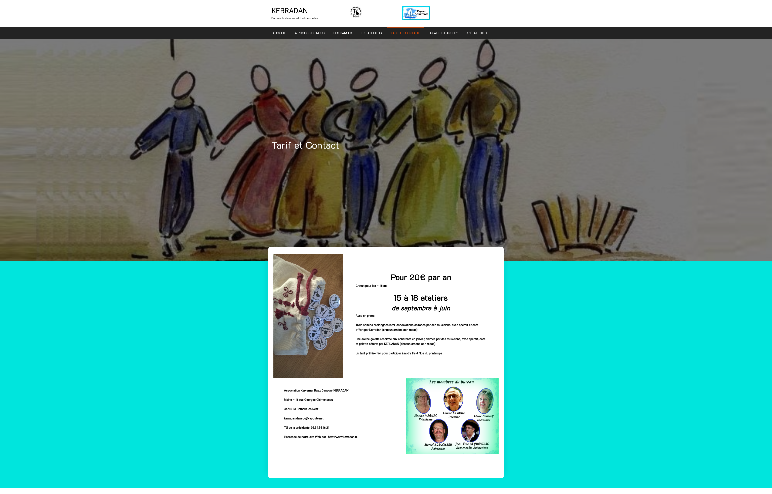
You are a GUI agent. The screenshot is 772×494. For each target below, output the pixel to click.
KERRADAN (289, 11)
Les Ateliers (371, 33)
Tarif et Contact (405, 33)
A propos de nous (310, 33)
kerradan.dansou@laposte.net (303, 418)
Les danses (343, 33)
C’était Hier (477, 33)
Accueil (279, 33)
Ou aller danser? (443, 33)
